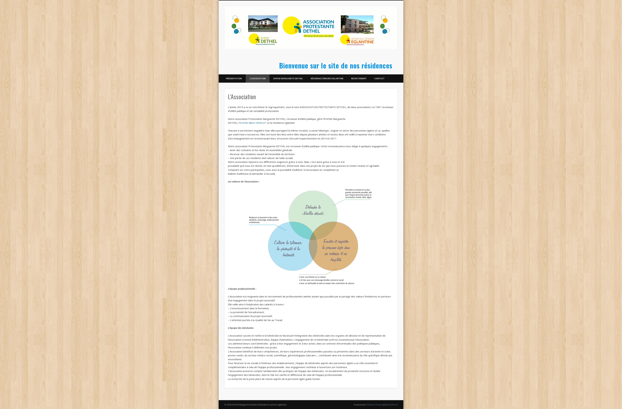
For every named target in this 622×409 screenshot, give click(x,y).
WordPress (392, 404)
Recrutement (359, 78)
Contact (379, 78)
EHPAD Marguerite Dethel (288, 78)
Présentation (234, 78)
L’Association (258, 78)
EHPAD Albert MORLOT (253, 122)
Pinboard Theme (374, 404)
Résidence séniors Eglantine (327, 78)
